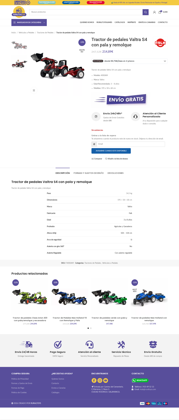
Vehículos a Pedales (26, 33)
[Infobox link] (109, 117)
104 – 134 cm (126, 233)
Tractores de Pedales (45, 33)
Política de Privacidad (20, 379)
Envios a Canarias (58, 388)
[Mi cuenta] (154, 12)
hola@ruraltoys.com (148, 389)
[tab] (63, 172)
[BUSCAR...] (146, 12)
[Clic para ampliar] (34, 90)
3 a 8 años (128, 220)
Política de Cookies (19, 393)
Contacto (55, 383)
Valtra (130, 207)
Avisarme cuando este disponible (111, 151)
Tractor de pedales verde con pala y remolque (109, 319)
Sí (131, 240)
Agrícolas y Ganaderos (123, 226)
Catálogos (55, 393)
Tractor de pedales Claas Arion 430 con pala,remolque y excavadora (30, 319)
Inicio (13, 33)
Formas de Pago (17, 388)
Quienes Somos (57, 379)
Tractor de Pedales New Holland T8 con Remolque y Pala (70, 319)
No (131, 246)
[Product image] (69, 296)
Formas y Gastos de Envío (21, 383)
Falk (130, 213)
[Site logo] (19, 12)
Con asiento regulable (123, 253)
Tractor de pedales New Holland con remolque (149, 319)
